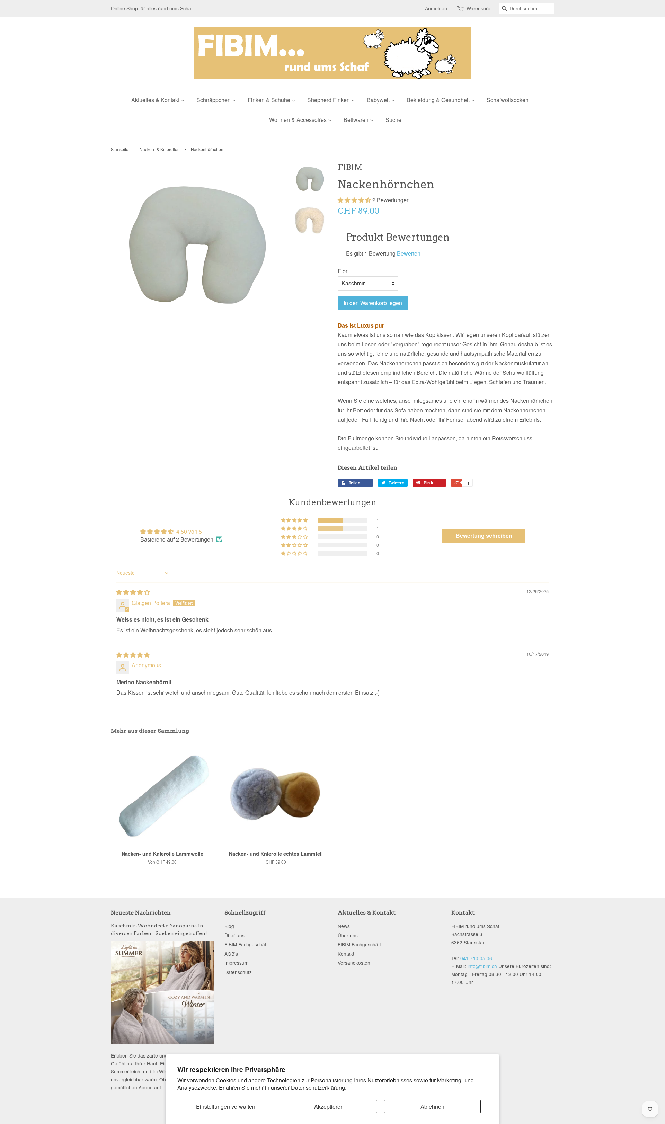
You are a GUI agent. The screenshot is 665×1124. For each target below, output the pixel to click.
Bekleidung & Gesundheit (439, 100)
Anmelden (436, 8)
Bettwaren (357, 120)
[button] (355, 200)
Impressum (236, 962)
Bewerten (408, 253)
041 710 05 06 (476, 958)
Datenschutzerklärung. (318, 1087)
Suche (393, 120)
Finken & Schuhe (270, 100)
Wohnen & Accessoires (298, 120)
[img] (133, 592)
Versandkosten (354, 962)
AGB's (231, 953)
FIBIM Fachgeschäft (246, 944)
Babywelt (379, 100)
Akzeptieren (329, 1106)
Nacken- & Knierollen (160, 149)
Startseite (119, 149)
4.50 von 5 (189, 531)
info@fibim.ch (482, 966)
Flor (342, 271)
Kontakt (346, 953)
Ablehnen (432, 1106)
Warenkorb (478, 8)
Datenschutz (238, 972)
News (344, 925)
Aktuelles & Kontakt (156, 100)
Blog (229, 925)
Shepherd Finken (329, 100)
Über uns (234, 935)
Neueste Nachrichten (141, 912)
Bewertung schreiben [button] (484, 535)
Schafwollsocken (508, 100)
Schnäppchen (214, 100)
